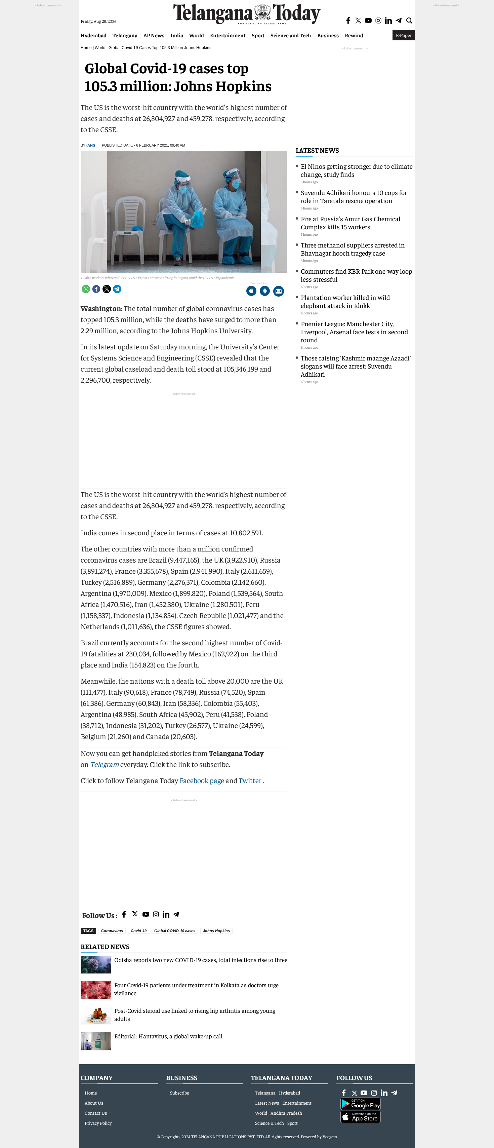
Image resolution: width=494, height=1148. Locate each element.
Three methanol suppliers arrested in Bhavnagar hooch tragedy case (353, 248)
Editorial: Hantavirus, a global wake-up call (168, 1036)
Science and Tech (291, 35)
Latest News (317, 150)
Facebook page (201, 780)
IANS (90, 145)
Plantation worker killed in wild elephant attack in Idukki (345, 301)
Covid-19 (139, 931)
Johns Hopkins (216, 931)
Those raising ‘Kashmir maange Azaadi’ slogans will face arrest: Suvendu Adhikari (356, 365)
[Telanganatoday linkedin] (166, 915)
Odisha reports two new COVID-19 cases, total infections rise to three (200, 959)
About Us (94, 1103)
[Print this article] (278, 292)
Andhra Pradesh (286, 1113)
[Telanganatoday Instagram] (156, 915)
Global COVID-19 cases (174, 931)
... (370, 35)
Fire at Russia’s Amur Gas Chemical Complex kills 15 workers (351, 222)
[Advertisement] (184, 851)
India (176, 35)
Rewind (354, 35)
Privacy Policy (98, 1123)
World (196, 35)
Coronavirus (112, 931)
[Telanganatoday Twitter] (135, 915)
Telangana (125, 35)
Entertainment (228, 35)
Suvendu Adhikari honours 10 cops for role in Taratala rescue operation (354, 196)
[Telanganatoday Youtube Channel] (145, 915)
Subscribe (179, 1092)
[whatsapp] (86, 289)
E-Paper (404, 35)
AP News (153, 35)
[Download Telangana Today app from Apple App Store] (251, 292)
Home (86, 47)
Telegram (104, 764)
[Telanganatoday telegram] (176, 915)
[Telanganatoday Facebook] (124, 915)
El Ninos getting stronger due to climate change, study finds (357, 170)
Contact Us (96, 1113)
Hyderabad (94, 35)
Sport (258, 35)
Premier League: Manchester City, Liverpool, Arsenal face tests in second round (354, 331)
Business (328, 35)
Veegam (330, 1136)
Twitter (251, 780)
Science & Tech (269, 1123)
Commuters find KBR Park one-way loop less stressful (356, 275)
